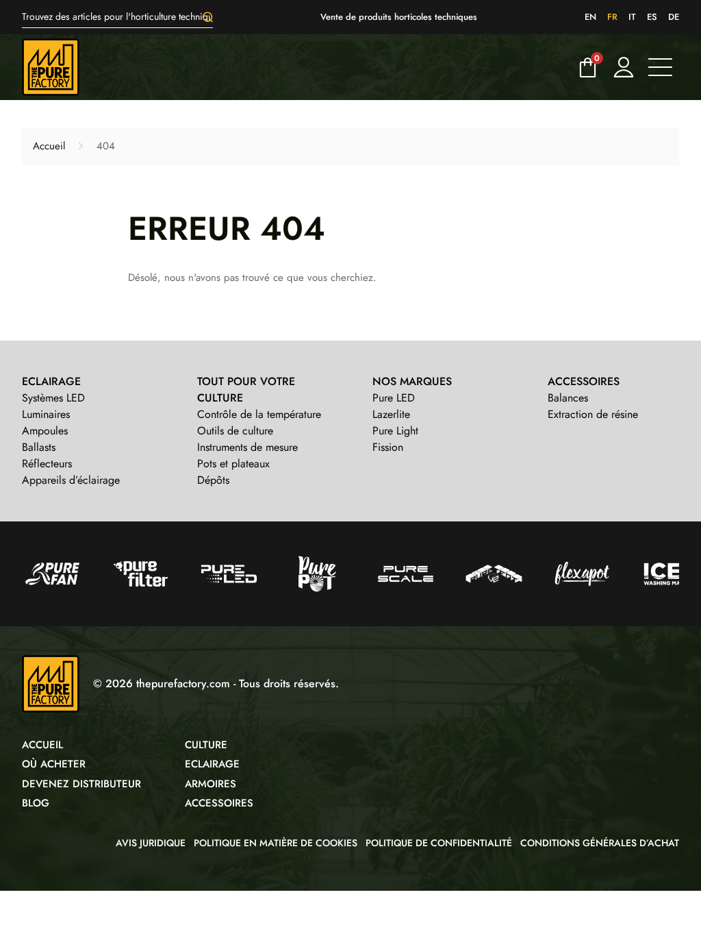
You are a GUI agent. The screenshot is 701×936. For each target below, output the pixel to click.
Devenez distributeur (81, 783)
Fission (387, 447)
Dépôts (213, 480)
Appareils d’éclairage (71, 480)
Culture (206, 744)
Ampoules (45, 431)
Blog (35, 803)
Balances (568, 398)
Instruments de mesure (247, 447)
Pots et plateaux (233, 463)
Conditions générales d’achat (599, 843)
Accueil (49, 145)
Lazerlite (391, 414)
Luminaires (46, 414)
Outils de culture (235, 431)
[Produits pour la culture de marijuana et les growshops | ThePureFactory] (295, 67)
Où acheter (54, 764)
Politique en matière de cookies (275, 843)
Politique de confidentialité (439, 843)
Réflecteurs (47, 463)
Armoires (210, 783)
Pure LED (393, 398)
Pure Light (395, 431)
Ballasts (38, 447)
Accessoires (219, 803)
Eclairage (212, 764)
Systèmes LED (53, 398)
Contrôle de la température (259, 414)
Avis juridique (151, 843)
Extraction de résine (593, 414)
